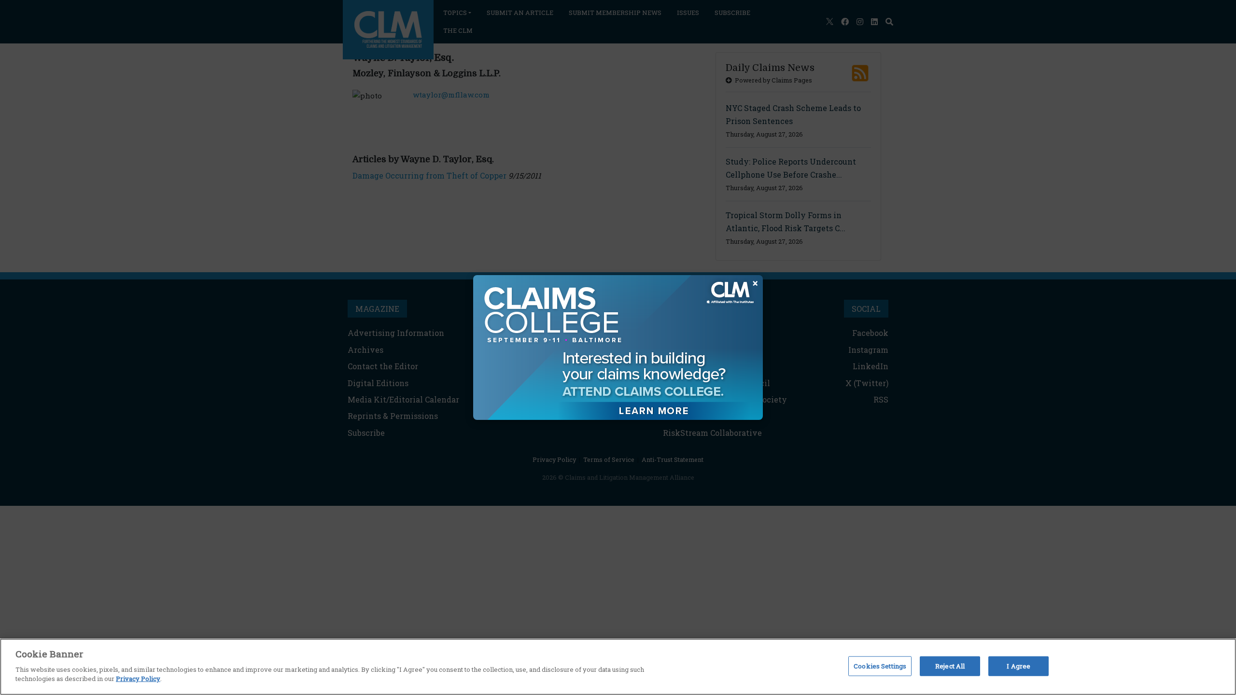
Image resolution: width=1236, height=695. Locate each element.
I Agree (1018, 665)
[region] (618, 667)
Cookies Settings (880, 665)
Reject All (950, 665)
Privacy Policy (138, 678)
